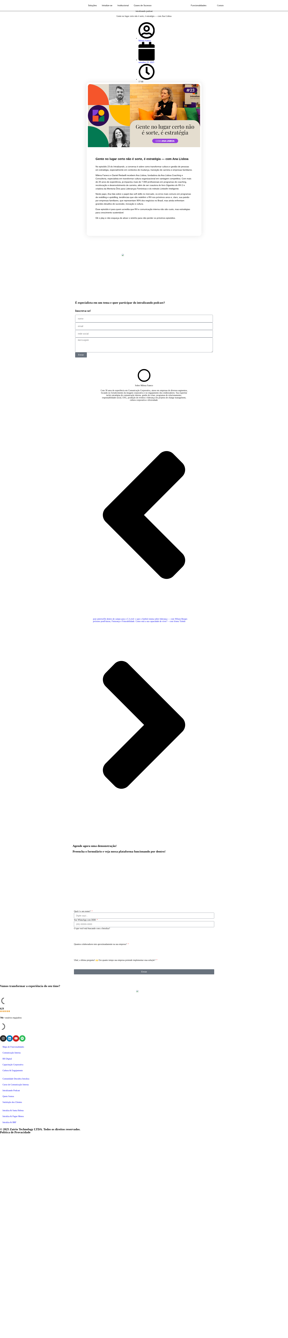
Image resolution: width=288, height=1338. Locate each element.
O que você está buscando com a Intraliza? (92, 928)
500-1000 (81, 955)
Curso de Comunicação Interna (16, 1085)
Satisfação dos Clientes (12, 1102)
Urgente (80, 963)
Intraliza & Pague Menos (13, 1116)
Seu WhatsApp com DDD (85, 920)
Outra (79, 942)
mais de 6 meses (84, 968)
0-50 (79, 947)
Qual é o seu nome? (82, 911)
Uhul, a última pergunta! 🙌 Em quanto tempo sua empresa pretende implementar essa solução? (115, 960)
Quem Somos (8, 1096)
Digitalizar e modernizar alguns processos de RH (97, 934)
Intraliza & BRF (9, 1122)
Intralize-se (107, 5)
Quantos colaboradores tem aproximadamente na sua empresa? (100, 944)
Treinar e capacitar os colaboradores (92, 936)
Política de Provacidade (15, 1132)
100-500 (80, 952)
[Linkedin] (9, 1038)
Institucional (123, 5)
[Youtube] (16, 1038)
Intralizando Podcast (11, 1090)
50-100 (80, 949)
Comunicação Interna (12, 1053)
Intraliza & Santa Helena (13, 1110)
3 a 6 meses (82, 965)
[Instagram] (3, 1038)
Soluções (92, 5)
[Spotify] (22, 1038)
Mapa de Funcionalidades (13, 1047)
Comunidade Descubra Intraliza (16, 1079)
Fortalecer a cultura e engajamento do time (95, 939)
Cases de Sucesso (143, 5)
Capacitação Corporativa (13, 1065)
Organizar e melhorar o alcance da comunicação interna (100, 931)
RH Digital (7, 1059)
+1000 (79, 957)
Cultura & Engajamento (13, 1070)
